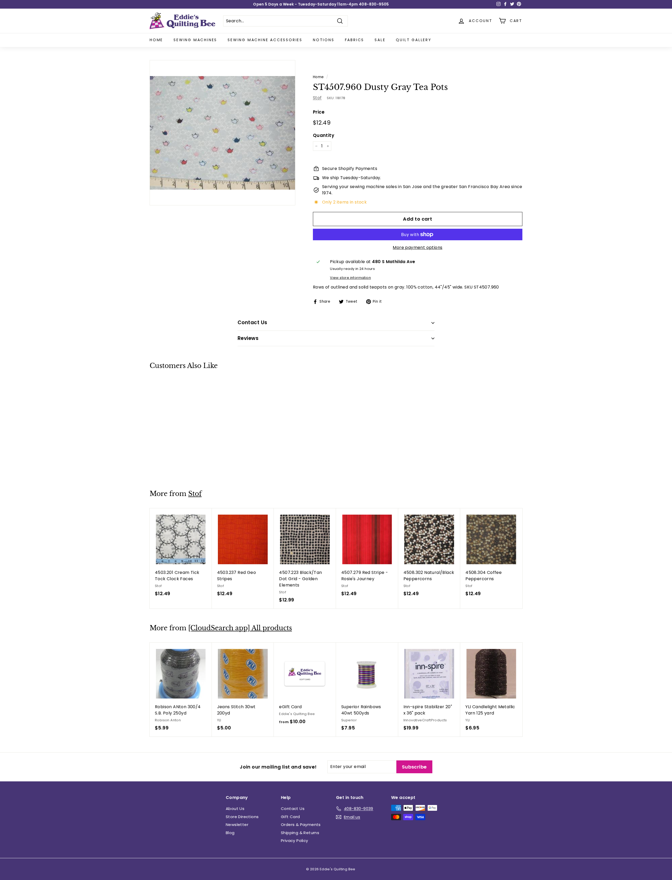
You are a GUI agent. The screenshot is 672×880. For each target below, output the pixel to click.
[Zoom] (222, 132)
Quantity (323, 135)
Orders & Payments (301, 824)
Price (319, 112)
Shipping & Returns (300, 832)
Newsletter (237, 824)
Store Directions (242, 816)
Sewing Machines (195, 39)
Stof (317, 98)
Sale (380, 39)
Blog (230, 832)
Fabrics (354, 39)
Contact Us (292, 808)
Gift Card (290, 816)
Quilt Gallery (413, 39)
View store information (350, 277)
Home (156, 39)
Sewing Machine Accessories (265, 39)
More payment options (417, 247)
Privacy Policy (294, 840)
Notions (323, 39)
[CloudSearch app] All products (240, 628)
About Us (235, 808)
